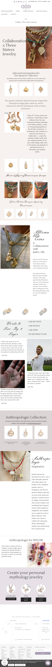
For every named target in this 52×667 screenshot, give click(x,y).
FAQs (11, 658)
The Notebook (29, 657)
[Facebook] (19, 1)
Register (45, 1)
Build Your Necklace (41, 11)
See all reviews (45, 620)
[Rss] (23, 1)
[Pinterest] (16, 1)
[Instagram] (14, 1)
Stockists (29, 650)
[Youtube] (21, 1)
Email (19, 650)
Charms (18, 11)
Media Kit (28, 653)
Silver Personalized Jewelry (4, 654)
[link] (26, 639)
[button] (6, 632)
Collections (4, 14)
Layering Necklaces (28, 11)
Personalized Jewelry (6, 11)
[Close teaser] (8, 658)
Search (26, 1)
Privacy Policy (33, 662)
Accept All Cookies (20, 665)
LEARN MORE (11, 599)
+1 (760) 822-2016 (21, 649)
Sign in (39, 1)
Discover (13, 14)
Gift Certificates (32, 1)
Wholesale (20, 658)
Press (28, 651)
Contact (11, 650)
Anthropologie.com (34, 423)
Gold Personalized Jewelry (4, 650)
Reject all (11, 665)
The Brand (29, 649)
